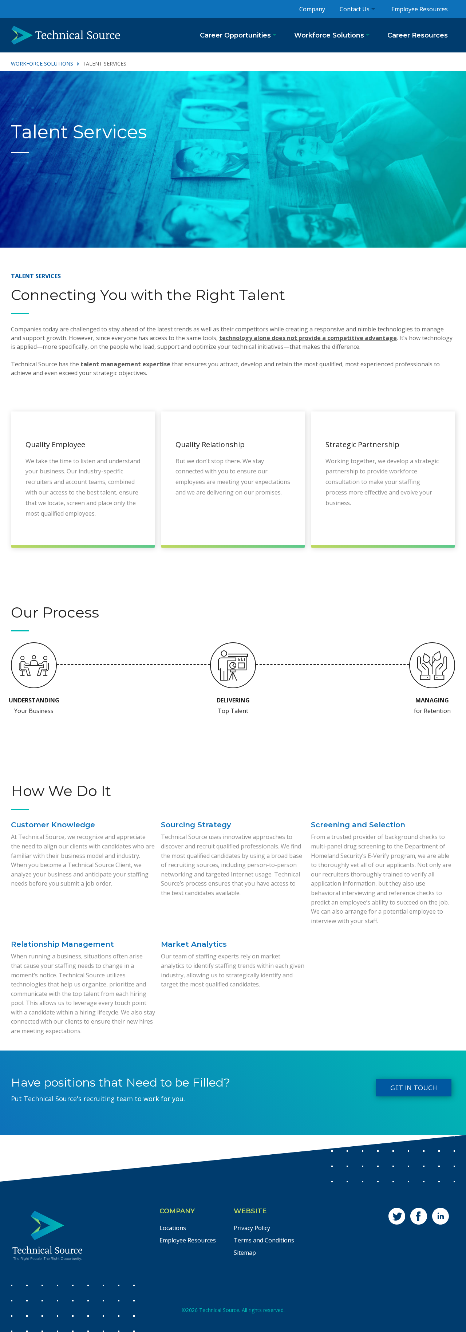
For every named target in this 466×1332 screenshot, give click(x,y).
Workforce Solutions (329, 35)
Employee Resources (419, 9)
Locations (172, 1228)
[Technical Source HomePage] (65, 35)
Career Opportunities (235, 35)
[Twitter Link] (396, 1216)
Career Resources (417, 35)
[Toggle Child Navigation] (274, 35)
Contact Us (355, 9)
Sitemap (245, 1253)
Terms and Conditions (264, 1240)
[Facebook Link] (418, 1216)
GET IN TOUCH (413, 1087)
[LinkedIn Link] (440, 1216)
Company (312, 9)
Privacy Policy (252, 1228)
